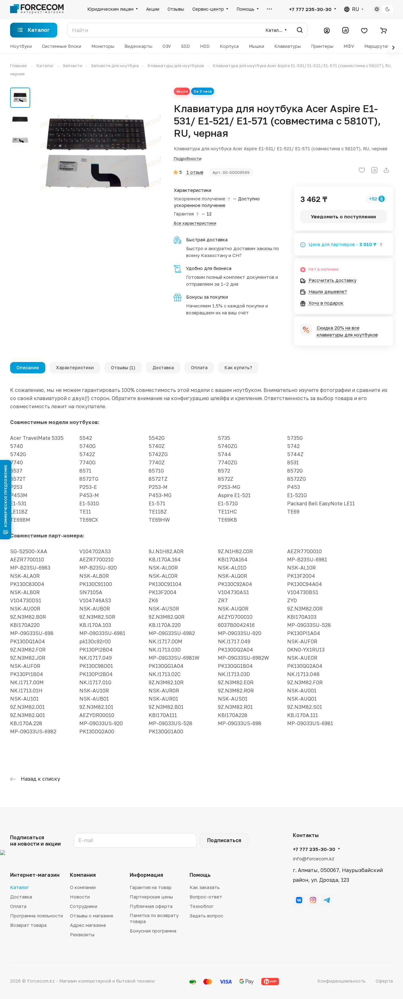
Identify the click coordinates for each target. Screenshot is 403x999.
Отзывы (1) (123, 367)
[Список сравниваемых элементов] (345, 30)
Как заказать (205, 887)
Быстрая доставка (207, 239)
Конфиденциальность (341, 981)
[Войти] (327, 30)
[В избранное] (362, 170)
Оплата (199, 367)
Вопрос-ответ (206, 896)
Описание (27, 367)
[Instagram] (313, 900)
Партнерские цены (151, 896)
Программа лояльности (36, 915)
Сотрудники (83, 906)
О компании (83, 887)
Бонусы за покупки (207, 297)
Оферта (384, 981)
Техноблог (201, 906)
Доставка (163, 367)
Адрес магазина (88, 925)
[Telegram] (327, 900)
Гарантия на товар (151, 887)
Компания (83, 875)
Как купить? (238, 367)
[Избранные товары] (364, 30)
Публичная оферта (151, 906)
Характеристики (75, 367)
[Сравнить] (374, 170)
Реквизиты (82, 934)
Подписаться (224, 840)
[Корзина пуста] (383, 30)
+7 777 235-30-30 (310, 9)
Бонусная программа (153, 930)
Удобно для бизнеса (208, 268)
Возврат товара (28, 925)
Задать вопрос (206, 915)
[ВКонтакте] (299, 900)
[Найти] (300, 30)
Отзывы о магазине (91, 915)
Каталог (19, 887)
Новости (80, 896)
